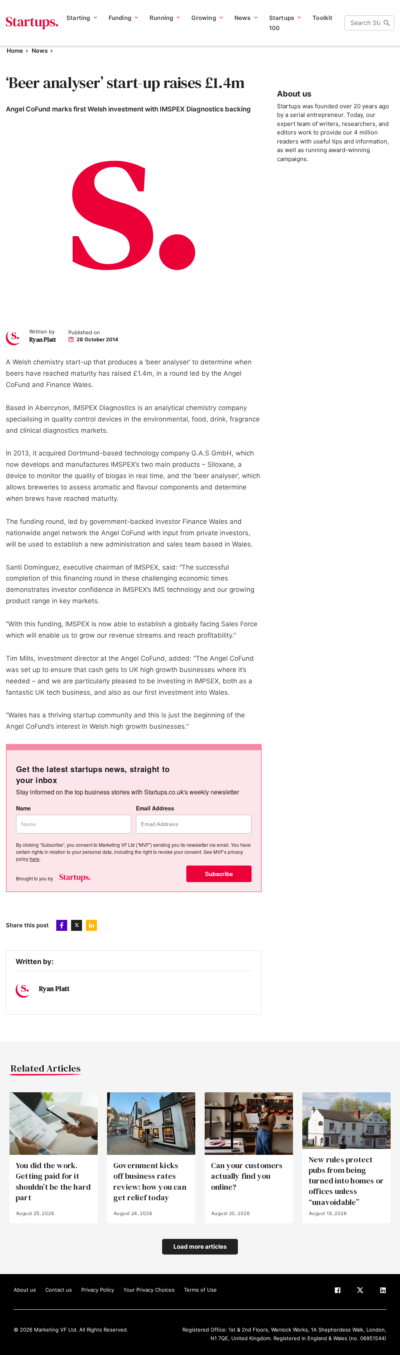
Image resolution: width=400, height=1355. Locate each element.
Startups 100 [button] (282, 23)
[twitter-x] (360, 1292)
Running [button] (161, 18)
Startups (32, 23)
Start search (386, 23)
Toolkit (322, 18)
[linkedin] (382, 1292)
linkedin (91, 925)
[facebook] (337, 1292)
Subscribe (219, 873)
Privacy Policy (97, 1290)
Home (15, 51)
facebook (61, 925)
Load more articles (200, 1246)
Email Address (155, 808)
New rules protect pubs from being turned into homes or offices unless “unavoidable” (346, 1181)
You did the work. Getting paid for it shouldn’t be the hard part (53, 1181)
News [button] (242, 18)
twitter (76, 925)
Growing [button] (203, 18)
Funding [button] (120, 18)
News (40, 51)
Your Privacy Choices (149, 1290)
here (34, 858)
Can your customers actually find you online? (247, 1176)
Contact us (58, 1290)
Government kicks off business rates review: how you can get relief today (149, 1181)
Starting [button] (78, 18)
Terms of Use (200, 1290)
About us (25, 1290)
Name (23, 808)
